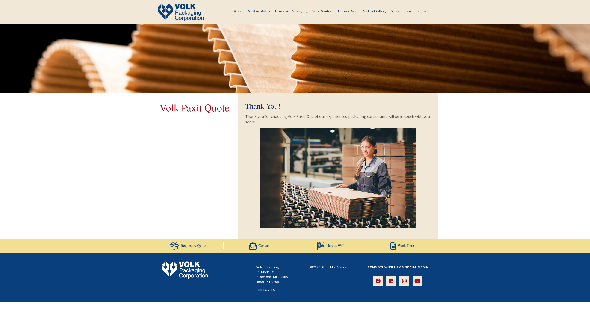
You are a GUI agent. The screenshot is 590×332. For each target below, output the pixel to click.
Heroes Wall (348, 11)
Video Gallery (374, 11)
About (238, 11)
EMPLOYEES (265, 290)
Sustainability (259, 11)
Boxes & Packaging (291, 11)
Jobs (407, 11)
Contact (422, 11)
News (395, 11)
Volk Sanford (323, 11)
